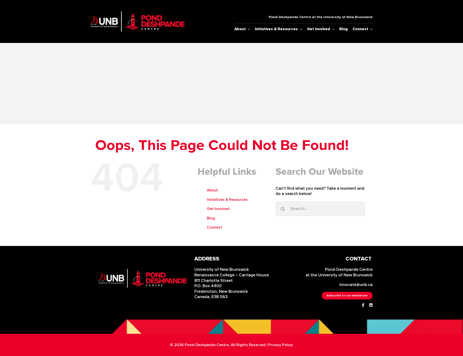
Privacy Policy (280, 344)
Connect (214, 227)
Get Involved (218, 208)
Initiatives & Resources (227, 199)
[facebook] (363, 305)
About (212, 190)
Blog (211, 218)
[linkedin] (371, 305)
